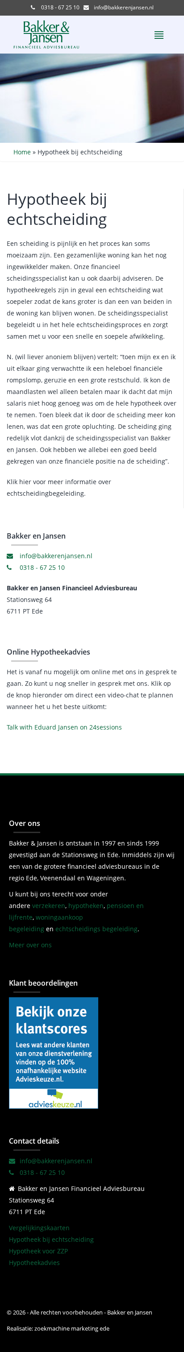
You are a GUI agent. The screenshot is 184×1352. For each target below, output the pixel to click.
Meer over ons (30, 945)
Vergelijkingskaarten (39, 1227)
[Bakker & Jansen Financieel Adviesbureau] (53, 1052)
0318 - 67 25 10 (59, 7)
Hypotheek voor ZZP (38, 1251)
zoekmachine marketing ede (71, 1328)
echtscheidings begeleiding (96, 929)
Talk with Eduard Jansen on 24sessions (64, 727)
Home (22, 152)
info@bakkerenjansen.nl (123, 7)
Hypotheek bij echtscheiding (51, 1239)
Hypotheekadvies (34, 1262)
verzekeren (48, 905)
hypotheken (86, 905)
